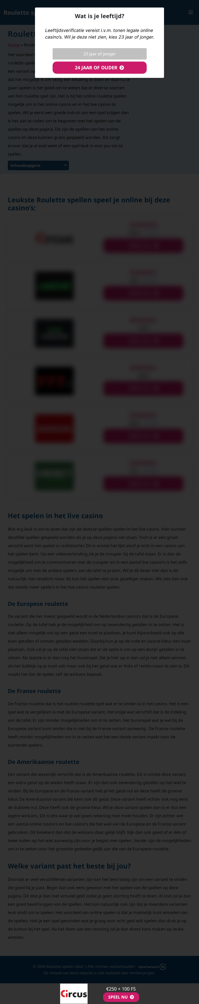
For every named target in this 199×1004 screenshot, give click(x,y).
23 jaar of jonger (99, 54)
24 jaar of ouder (96, 67)
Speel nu (118, 997)
